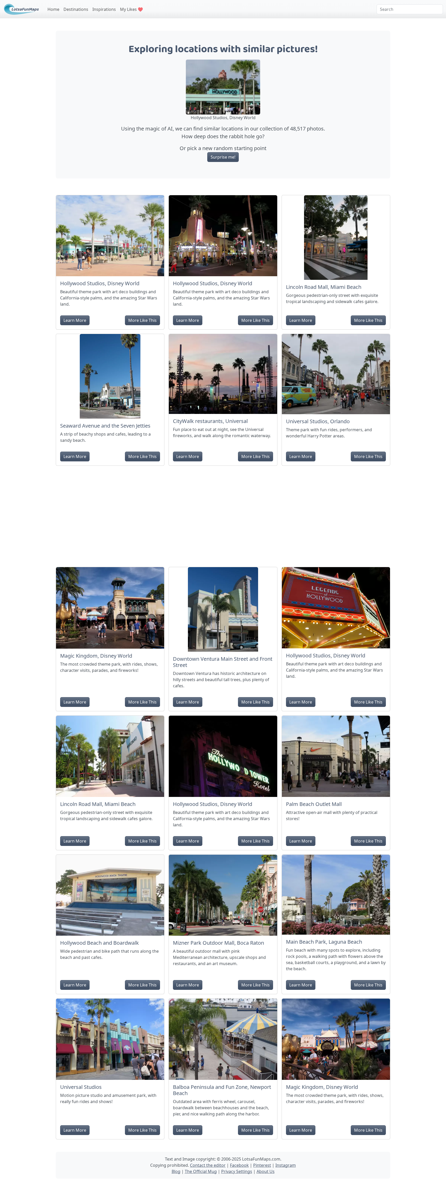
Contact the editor (208, 1165)
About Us (266, 1171)
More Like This (142, 320)
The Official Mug (201, 1171)
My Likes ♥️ (131, 9)
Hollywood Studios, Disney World (99, 283)
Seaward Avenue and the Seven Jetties (105, 425)
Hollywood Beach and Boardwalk (99, 942)
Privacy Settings (236, 1171)
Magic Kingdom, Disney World (96, 655)
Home (53, 9)
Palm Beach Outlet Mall (314, 804)
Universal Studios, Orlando (318, 421)
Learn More (74, 320)
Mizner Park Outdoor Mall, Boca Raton (218, 942)
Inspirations (104, 9)
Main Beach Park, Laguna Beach (324, 941)
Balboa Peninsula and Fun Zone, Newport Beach (222, 1090)
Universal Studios (81, 1086)
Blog (176, 1171)
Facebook (239, 1165)
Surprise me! (223, 157)
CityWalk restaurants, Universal (210, 421)
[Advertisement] (223, 514)
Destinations (75, 9)
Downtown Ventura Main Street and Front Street (222, 661)
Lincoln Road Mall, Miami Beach (323, 286)
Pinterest (262, 1165)
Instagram (285, 1165)
